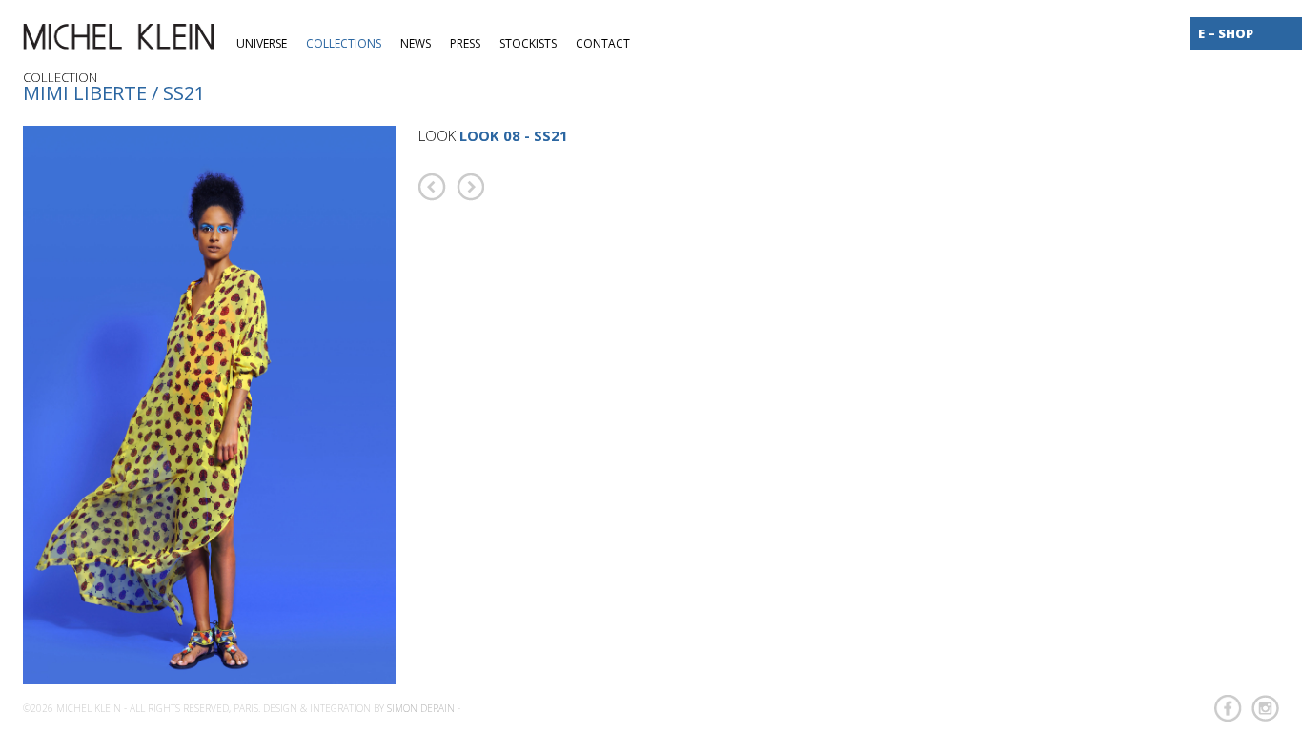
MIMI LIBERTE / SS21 (114, 93)
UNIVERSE (261, 43)
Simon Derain (421, 708)
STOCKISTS (528, 43)
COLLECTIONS (343, 43)
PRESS (465, 43)
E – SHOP (1225, 33)
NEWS (415, 43)
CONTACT (603, 43)
